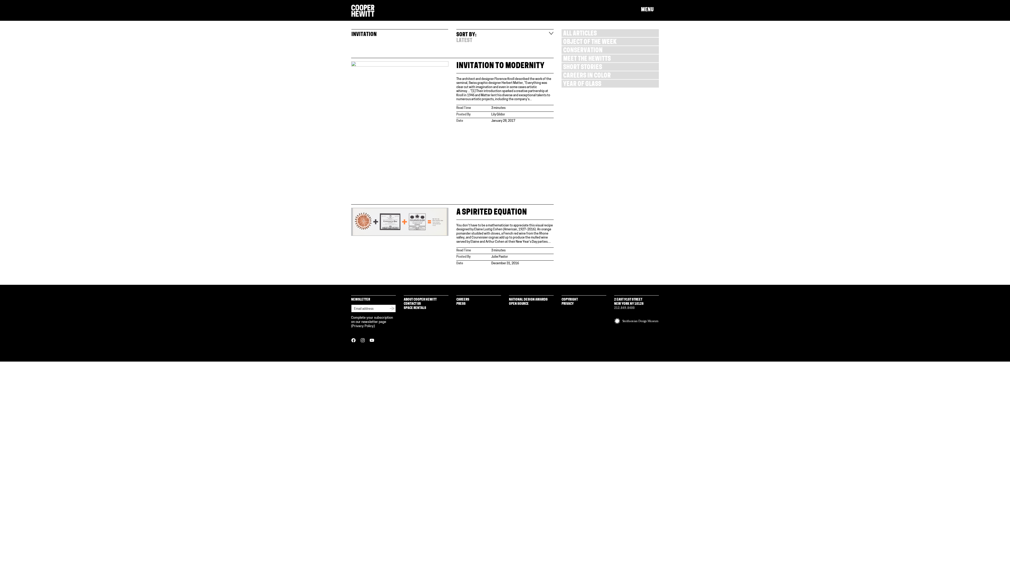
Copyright (570, 299)
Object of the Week (590, 42)
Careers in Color (587, 76)
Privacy (568, 304)
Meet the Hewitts (587, 59)
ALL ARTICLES (580, 34)
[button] (650, 10)
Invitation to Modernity (500, 66)
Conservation (583, 51)
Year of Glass (582, 85)
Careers (462, 299)
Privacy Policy (363, 326)
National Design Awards (528, 299)
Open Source (519, 304)
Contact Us (412, 304)
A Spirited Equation (491, 213)
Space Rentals (415, 308)
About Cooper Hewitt (420, 299)
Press (461, 304)
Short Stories (582, 68)
